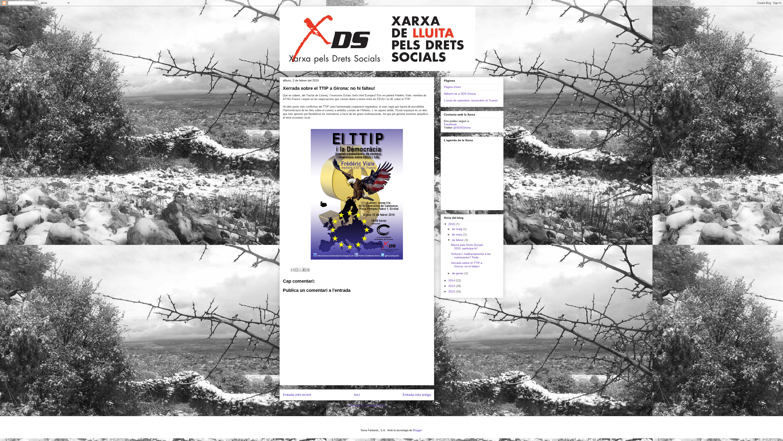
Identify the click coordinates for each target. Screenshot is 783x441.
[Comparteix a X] (300, 270)
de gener (458, 273)
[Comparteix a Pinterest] (308, 270)
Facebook (450, 124)
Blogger (417, 430)
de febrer (458, 240)
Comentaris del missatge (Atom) (366, 405)
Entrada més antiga (417, 395)
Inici (357, 395)
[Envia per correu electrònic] (293, 270)
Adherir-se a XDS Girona (460, 93)
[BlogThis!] (296, 270)
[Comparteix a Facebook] (304, 270)
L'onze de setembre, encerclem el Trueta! (471, 100)
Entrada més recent (297, 395)
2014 (452, 280)
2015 (452, 224)
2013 (452, 286)
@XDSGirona (462, 127)
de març (457, 234)
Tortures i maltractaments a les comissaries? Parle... (471, 255)
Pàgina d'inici (452, 87)
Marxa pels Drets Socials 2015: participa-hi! (467, 246)
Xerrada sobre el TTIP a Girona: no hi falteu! (466, 264)
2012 (452, 291)
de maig (457, 229)
